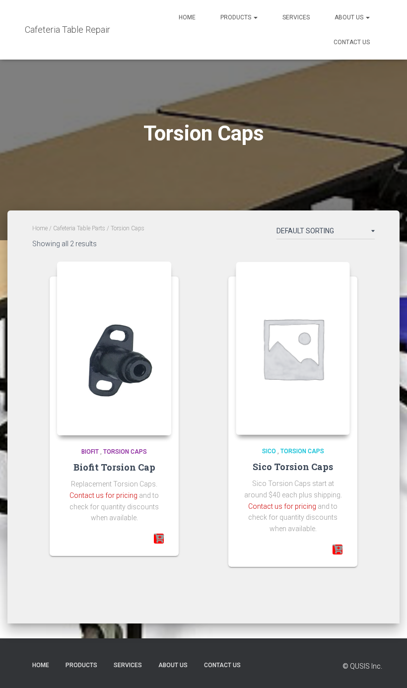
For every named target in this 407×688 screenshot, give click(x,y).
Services (296, 17)
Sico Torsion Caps (293, 467)
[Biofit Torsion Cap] (114, 348)
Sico (269, 451)
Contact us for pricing (103, 495)
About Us (350, 17)
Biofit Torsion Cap (114, 467)
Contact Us (352, 42)
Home (187, 17)
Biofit (90, 451)
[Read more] (159, 539)
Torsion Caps (125, 451)
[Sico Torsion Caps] (293, 348)
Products (236, 17)
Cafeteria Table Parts (79, 228)
